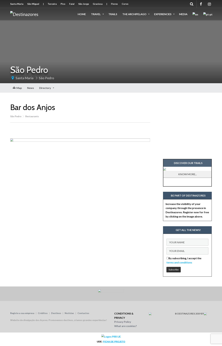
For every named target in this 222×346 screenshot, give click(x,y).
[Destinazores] (24, 14)
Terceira (52, 3)
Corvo (125, 3)
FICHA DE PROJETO (114, 341)
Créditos (43, 313)
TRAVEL (96, 14)
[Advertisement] (80, 130)
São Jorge (83, 3)
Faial (71, 3)
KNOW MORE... (187, 174)
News (30, 87)
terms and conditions (179, 262)
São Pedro (46, 78)
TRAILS (112, 14)
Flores (114, 3)
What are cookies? (125, 325)
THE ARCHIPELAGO (134, 14)
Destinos (56, 313)
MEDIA (183, 14)
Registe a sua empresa (22, 313)
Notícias (69, 313)
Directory (45, 87)
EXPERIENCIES (163, 14)
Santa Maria (16, 3)
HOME (82, 14)
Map (18, 87)
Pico (63, 3)
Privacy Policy (122, 321)
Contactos (83, 313)
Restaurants (32, 116)
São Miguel (33, 3)
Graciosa (98, 3)
